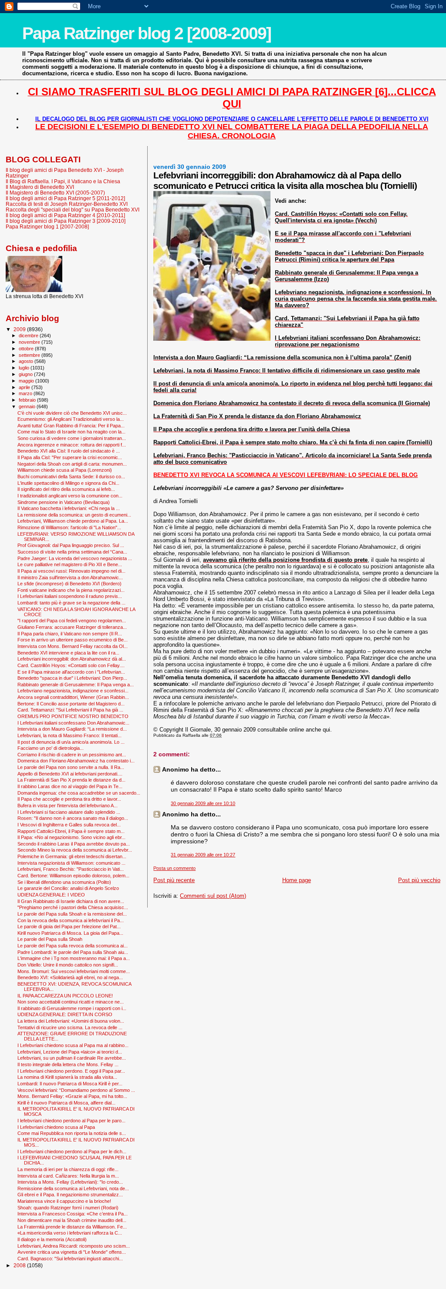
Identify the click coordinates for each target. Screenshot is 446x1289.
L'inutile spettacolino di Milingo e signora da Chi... (68, 483)
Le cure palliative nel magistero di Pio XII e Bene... (69, 564)
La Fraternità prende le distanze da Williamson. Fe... (72, 1226)
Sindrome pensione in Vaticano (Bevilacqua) (63, 502)
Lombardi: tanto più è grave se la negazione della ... (71, 602)
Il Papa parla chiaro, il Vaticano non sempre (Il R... (69, 633)
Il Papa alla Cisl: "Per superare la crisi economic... (69, 457)
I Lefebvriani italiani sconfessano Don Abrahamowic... (73, 722)
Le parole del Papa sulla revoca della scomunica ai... (72, 945)
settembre (30, 355)
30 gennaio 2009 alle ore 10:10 (203, 803)
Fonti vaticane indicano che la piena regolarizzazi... (71, 590)
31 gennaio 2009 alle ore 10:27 (203, 854)
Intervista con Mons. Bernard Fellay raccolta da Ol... (72, 646)
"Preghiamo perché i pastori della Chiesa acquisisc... (72, 907)
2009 (20, 329)
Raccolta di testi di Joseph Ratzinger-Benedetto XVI (67, 204)
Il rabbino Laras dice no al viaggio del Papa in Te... (69, 786)
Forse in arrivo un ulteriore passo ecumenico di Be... (72, 639)
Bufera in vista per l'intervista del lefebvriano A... (67, 805)
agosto (26, 361)
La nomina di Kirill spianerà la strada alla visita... (67, 1077)
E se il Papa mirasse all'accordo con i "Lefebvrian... (71, 672)
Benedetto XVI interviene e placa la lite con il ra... (68, 652)
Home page (296, 880)
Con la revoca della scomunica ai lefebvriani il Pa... (70, 920)
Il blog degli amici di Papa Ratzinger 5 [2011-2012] (65, 198)
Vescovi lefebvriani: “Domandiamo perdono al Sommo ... (76, 1090)
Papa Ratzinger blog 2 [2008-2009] (146, 33)
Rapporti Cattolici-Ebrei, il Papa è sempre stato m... (71, 831)
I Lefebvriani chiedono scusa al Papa (56, 1127)
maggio (27, 380)
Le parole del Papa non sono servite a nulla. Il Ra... (70, 767)
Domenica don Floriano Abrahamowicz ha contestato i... (76, 760)
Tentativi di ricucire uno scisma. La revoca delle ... (69, 1027)
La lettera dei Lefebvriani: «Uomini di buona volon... (70, 1021)
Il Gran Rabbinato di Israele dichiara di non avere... (70, 901)
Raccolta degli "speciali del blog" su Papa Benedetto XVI (72, 209)
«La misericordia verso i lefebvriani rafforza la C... (69, 1232)
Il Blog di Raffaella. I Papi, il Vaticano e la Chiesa (63, 181)
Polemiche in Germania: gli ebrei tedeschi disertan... (71, 856)
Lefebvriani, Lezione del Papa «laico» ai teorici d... (69, 1051)
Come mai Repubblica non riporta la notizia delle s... (71, 1133)
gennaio (28, 406)
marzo (26, 393)
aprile (25, 387)
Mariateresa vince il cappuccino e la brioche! (64, 1201)
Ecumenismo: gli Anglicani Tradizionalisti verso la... (70, 419)
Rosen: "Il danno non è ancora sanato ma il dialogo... (72, 818)
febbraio (28, 400)
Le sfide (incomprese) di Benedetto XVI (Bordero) (69, 583)
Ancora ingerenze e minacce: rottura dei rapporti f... (71, 444)
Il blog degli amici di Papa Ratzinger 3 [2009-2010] (65, 221)
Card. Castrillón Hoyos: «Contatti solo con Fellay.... (71, 665)
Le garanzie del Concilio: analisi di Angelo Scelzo (68, 888)
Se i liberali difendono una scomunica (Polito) (64, 882)
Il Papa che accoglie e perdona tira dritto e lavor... (69, 799)
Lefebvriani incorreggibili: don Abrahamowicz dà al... (71, 658)
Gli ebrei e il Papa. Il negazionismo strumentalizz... (70, 1194)
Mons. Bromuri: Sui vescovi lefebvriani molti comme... (73, 971)
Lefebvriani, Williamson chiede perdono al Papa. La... (72, 521)
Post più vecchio (419, 880)
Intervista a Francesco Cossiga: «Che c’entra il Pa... (72, 1213)
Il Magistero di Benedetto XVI (40, 187)
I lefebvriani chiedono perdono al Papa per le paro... (71, 1120)
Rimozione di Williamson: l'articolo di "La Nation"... (69, 527)
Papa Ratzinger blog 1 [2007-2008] (47, 226)
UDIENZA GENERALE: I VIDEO (51, 894)
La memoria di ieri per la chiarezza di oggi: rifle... (67, 1169)
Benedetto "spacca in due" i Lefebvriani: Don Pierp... (72, 678)
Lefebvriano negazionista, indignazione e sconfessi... (72, 690)
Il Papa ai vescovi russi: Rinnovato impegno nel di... (71, 571)
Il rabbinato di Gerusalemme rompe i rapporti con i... (71, 1008)
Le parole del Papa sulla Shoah (49, 939)
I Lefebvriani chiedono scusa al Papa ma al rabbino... (72, 1045)
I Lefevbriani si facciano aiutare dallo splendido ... (68, 812)
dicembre (29, 335)
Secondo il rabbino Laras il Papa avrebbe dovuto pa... (73, 843)
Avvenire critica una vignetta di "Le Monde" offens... (71, 1252)
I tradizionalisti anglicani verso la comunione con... (69, 495)
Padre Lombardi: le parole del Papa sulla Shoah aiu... (72, 952)
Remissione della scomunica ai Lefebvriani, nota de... (73, 1188)
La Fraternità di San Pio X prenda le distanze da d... (71, 779)
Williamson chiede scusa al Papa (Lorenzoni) (64, 470)
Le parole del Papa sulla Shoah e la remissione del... (72, 913)
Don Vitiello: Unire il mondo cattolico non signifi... (67, 964)
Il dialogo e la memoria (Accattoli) (52, 1239)
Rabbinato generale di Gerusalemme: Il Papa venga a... (75, 684)
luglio (24, 367)
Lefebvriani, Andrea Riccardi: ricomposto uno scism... (73, 1246)
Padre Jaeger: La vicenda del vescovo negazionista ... (74, 558)
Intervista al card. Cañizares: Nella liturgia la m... (68, 1175)
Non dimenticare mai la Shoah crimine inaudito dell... (71, 1220)
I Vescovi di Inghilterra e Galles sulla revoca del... (69, 824)
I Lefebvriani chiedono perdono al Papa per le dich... (71, 1151)
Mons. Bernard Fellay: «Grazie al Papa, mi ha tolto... (72, 1096)
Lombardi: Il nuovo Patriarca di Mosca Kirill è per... (69, 1083)
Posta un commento (174, 868)
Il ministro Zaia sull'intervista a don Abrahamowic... (70, 577)
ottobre (27, 348)
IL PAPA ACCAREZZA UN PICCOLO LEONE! (65, 995)
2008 (20, 1265)
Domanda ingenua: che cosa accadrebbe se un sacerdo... (78, 793)
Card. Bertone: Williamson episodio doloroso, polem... (73, 875)
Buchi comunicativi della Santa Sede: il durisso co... (71, 476)
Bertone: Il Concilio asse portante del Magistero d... (71, 703)
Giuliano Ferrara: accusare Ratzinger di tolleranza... (72, 627)
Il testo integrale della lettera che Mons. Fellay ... (67, 1064)
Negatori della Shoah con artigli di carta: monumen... (72, 464)
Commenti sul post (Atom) (213, 896)
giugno (26, 374)
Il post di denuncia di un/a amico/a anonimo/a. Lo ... (71, 742)
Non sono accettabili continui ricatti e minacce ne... (70, 1001)
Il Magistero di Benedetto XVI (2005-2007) (55, 192)
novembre (30, 342)
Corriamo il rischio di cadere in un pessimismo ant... (71, 754)
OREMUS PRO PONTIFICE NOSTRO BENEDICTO (72, 716)
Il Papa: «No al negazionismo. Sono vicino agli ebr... (71, 837)
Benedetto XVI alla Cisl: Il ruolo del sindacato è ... (68, 450)
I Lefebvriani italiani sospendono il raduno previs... (69, 596)
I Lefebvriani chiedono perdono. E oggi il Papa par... (71, 1071)
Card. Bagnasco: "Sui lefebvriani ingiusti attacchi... (70, 1258)
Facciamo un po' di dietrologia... (50, 748)
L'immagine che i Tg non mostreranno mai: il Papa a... (73, 958)
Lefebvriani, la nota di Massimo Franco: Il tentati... (69, 735)
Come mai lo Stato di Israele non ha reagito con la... (71, 431)
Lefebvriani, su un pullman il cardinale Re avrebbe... (71, 1058)
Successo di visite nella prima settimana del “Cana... (72, 551)
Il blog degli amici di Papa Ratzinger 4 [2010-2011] (65, 215)
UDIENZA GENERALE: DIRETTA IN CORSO (64, 1014)
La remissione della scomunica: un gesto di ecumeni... (74, 514)
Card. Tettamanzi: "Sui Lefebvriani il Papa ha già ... (70, 709)
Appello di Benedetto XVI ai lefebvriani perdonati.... (69, 773)
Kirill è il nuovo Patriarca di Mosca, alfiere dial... (66, 1102)
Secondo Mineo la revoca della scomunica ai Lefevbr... (74, 850)
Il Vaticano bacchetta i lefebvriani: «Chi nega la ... (68, 508)
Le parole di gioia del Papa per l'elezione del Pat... (69, 926)
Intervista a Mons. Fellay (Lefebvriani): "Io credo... (70, 1182)
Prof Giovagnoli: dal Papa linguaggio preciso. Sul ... (70, 545)
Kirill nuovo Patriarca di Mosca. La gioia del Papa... (70, 933)
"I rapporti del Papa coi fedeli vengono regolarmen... (71, 620)
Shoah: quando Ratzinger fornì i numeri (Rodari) (67, 1207)
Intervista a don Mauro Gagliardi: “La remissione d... (72, 729)
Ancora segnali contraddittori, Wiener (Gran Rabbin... (73, 697)
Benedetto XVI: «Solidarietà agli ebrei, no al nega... (70, 977)
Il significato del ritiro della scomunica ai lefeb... (66, 489)
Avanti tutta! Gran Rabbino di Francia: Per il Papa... (71, 425)
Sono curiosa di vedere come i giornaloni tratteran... (71, 438)
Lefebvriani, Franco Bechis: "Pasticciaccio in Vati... (70, 869)
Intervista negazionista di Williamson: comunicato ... (71, 863)
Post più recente (174, 880)
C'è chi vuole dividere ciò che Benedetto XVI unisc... (72, 413)
